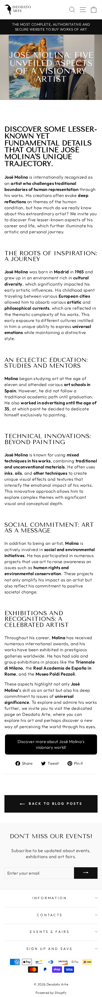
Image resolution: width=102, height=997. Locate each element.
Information (49, 898)
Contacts (50, 915)
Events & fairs (50, 932)
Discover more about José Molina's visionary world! (51, 744)
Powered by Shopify (51, 992)
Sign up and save (49, 949)
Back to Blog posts (54, 803)
